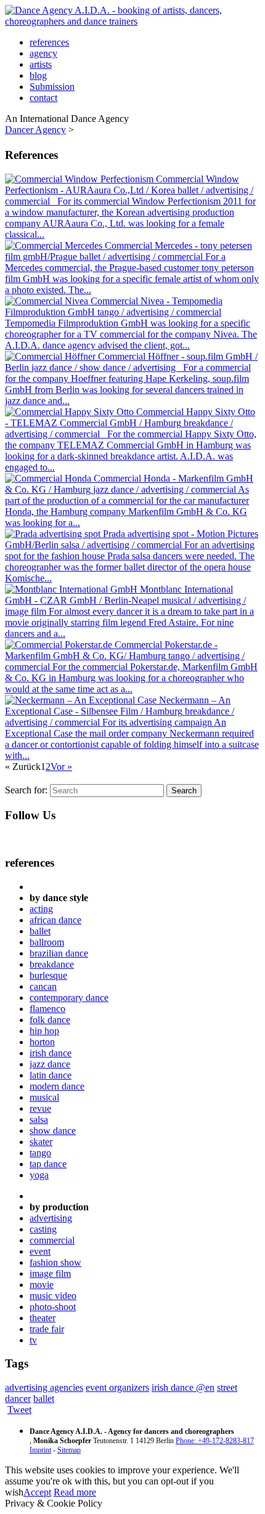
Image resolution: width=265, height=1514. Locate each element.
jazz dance (50, 1064)
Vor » (61, 766)
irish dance (50, 1053)
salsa (39, 1119)
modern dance (57, 1086)
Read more (75, 1492)
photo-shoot (53, 1306)
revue (40, 1108)
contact (43, 97)
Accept (37, 1492)
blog (38, 75)
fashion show (55, 1262)
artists (41, 64)
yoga (39, 1175)
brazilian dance (59, 953)
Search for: (26, 790)
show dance (53, 1130)
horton (42, 1042)
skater (41, 1141)
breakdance (52, 964)
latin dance (50, 1075)
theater (42, 1318)
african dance (55, 920)
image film (50, 1273)
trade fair (47, 1329)
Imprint (40, 1450)
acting (41, 909)
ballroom (47, 942)
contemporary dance (69, 997)
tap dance (48, 1164)
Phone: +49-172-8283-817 (215, 1440)
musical (44, 1097)
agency (43, 53)
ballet (40, 931)
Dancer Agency (35, 129)
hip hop (44, 1031)
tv (33, 1340)
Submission (52, 86)
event (40, 1251)
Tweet (19, 1409)
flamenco (47, 1008)
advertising (51, 1218)
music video (53, 1295)
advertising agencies (44, 1387)
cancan (43, 986)
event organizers (117, 1387)
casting (43, 1229)
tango (40, 1153)
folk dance (50, 1019)
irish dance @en (183, 1387)
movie (42, 1284)
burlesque (48, 975)
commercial (52, 1240)
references (49, 42)
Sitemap (69, 1450)
